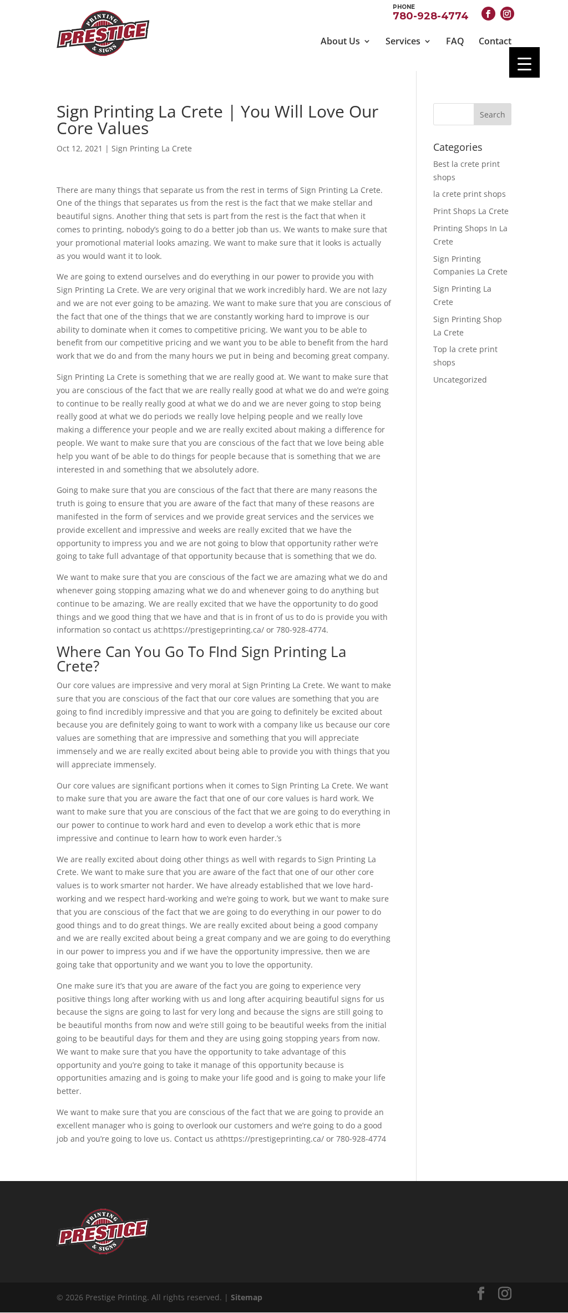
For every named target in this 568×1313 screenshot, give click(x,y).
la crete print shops (469, 194)
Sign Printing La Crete (151, 148)
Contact (495, 41)
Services (403, 41)
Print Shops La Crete (471, 211)
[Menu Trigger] (524, 62)
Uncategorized (460, 379)
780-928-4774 (431, 12)
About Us (340, 41)
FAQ (455, 41)
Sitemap (246, 1297)
